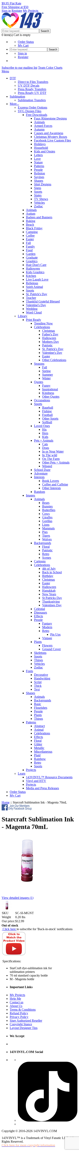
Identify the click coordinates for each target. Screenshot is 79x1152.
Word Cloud (34, 312)
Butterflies (48, 510)
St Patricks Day (52, 598)
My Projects (30, 10)
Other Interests (51, 488)
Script (38, 682)
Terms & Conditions (23, 1009)
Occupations (42, 400)
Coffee (30, 235)
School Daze (42, 469)
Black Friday (34, 228)
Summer (47, 374)
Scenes (46, 557)
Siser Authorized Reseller (26, 1020)
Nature (38, 162)
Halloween (33, 268)
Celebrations (42, 327)
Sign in (6, 10)
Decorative (41, 674)
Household (41, 147)
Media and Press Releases (42, 788)
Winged (47, 466)
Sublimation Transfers (32, 100)
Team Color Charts (50, 67)
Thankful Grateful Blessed (43, 301)
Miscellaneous (43, 751)
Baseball (47, 407)
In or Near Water (53, 451)
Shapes (38, 180)
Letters (38, 155)
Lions (45, 524)
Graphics (31, 261)
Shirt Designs (42, 184)
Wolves (47, 539)
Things (38, 660)
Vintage (47, 638)
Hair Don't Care (36, 265)
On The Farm (51, 459)
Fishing (47, 411)
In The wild (49, 455)
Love (37, 158)
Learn (21, 773)
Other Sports (50, 418)
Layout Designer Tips (23, 1028)
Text (37, 689)
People (38, 169)
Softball (47, 422)
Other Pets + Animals (55, 462)
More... (14, 104)
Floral (46, 546)
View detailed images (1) (17, 897)
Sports (38, 191)
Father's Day (50, 334)
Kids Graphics (35, 272)
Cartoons (40, 561)
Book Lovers (50, 480)
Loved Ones (42, 426)
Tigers (46, 535)
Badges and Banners (39, 217)
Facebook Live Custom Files (52, 140)
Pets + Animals (43, 440)
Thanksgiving (51, 601)
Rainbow (40, 759)
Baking (30, 221)
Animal (39, 729)
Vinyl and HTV (36, 781)
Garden (30, 254)
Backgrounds (42, 543)
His (44, 429)
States (38, 195)
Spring (46, 371)
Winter (46, 378)
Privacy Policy (19, 1017)
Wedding (31, 308)
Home (6, 802)
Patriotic (47, 345)
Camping (32, 232)
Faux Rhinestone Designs (50, 118)
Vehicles (39, 202)
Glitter (38, 744)
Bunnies (47, 506)
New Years (49, 594)
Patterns (39, 166)
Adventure (41, 473)
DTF (13, 78)
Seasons (39, 363)
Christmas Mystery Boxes (50, 136)
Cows (46, 513)
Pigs (45, 532)
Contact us (16, 1002)
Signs (37, 188)
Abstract (39, 726)
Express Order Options (32, 107)
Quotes (38, 382)
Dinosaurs (40, 612)
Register (17, 10)
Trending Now (43, 323)
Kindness (48, 393)
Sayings (39, 177)
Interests (39, 477)
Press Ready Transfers (32, 89)
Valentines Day (52, 605)
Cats (45, 444)
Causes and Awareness (48, 133)
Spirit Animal (34, 287)
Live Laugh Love (37, 279)
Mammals (48, 528)
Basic (37, 704)
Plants (38, 642)
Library (22, 316)
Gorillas (47, 521)
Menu (5, 71)
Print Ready (33, 319)
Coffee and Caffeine (55, 484)
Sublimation (17, 96)
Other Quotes (50, 396)
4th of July (49, 568)
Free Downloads (36, 115)
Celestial (39, 609)
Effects (38, 616)
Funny (46, 385)
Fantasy (47, 623)
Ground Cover (51, 649)
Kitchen (31, 276)
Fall (28, 243)
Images (30, 495)
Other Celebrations (54, 360)
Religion (39, 173)
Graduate (32, 257)
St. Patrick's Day (36, 294)
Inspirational (50, 389)
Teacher (31, 297)
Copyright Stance (21, 1024)
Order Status (26, 42)
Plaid (37, 755)
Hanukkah (49, 590)
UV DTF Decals (28, 85)
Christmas (48, 330)
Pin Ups (55, 634)
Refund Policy (19, 1013)
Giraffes (47, 517)
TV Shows (41, 199)
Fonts (29, 671)
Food (29, 250)
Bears (45, 502)
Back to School (52, 572)
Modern (47, 627)
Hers (45, 433)
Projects (31, 770)
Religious (32, 283)
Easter (30, 239)
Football (47, 415)
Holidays (40, 144)
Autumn (39, 129)
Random (39, 491)
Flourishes (40, 707)
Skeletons (40, 652)
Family (30, 246)
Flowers (47, 645)
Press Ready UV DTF (32, 93)
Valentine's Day (36, 305)
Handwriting (42, 678)
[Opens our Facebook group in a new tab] (17, 809)
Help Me (15, 998)
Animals (39, 122)
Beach (30, 224)
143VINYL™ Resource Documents (49, 777)
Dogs (45, 448)
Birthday (47, 576)
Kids (45, 437)
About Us (16, 1006)
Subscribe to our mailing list (19, 67)
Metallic (39, 748)
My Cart (23, 45)
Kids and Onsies (44, 151)
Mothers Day (50, 341)
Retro (45, 554)
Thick (38, 685)
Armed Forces (43, 125)
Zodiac (38, 206)
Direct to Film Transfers (33, 82)
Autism (30, 213)
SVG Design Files (29, 111)
